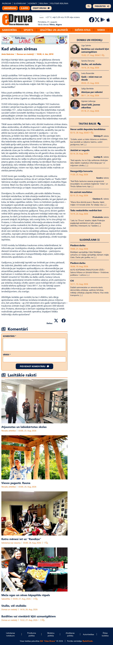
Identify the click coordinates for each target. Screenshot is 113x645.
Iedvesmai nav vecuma (10, 542)
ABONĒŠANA (10, 8)
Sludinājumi (88, 239)
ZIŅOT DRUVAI (39, 8)
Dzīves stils (82, 30)
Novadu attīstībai (8, 430)
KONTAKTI (32, 3)
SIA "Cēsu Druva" (48, 641)
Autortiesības (88, 634)
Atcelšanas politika (70, 634)
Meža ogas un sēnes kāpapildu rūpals (25, 595)
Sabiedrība (9, 30)
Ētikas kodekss (105, 634)
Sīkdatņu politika (50, 634)
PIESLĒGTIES (100, 6)
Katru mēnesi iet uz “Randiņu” (21, 539)
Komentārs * (9, 336)
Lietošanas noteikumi (10, 634)
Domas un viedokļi (25, 54)
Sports (28, 30)
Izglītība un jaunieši (54, 30)
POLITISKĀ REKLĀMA (59, 3)
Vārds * (6, 354)
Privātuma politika (31, 634)
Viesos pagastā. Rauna (15, 483)
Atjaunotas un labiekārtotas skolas (24, 427)
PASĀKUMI (6, 3)
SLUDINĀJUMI (20, 3)
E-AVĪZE (24, 8)
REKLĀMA (43, 3)
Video (101, 30)
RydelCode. (88, 641)
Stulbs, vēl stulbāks (13, 605)
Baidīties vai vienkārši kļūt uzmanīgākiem (28, 616)
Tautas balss (88, 123)
